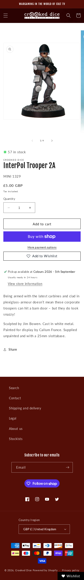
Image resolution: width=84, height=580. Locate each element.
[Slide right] (52, 141)
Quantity (9, 199)
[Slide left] (32, 141)
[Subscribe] (68, 467)
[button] (6, 15)
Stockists (15, 439)
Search (14, 388)
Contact (15, 398)
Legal (12, 418)
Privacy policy (71, 570)
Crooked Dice (23, 570)
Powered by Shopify (45, 570)
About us (16, 429)
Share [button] (13, 349)
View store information (25, 284)
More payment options (42, 247)
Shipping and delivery (25, 408)
